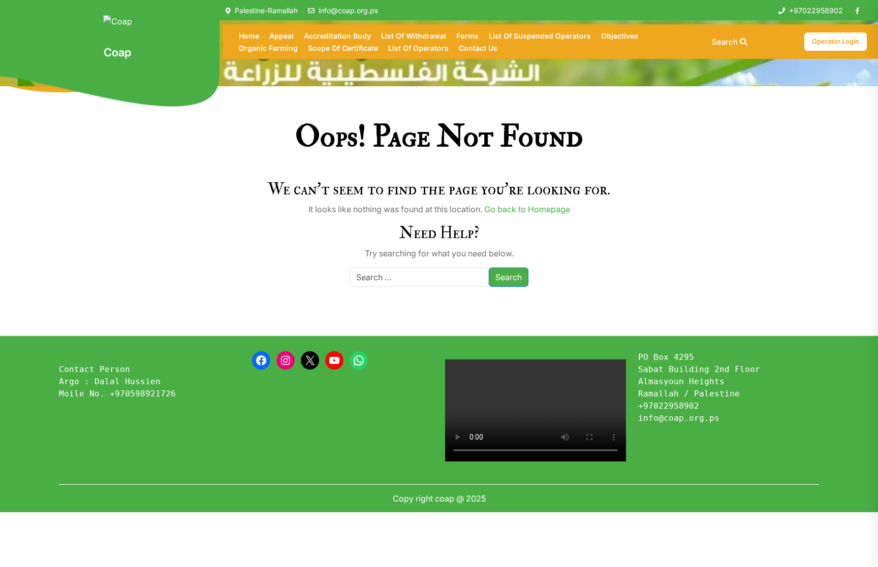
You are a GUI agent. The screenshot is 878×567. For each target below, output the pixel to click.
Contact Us (478, 48)
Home (249, 35)
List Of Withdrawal (413, 35)
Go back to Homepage (527, 209)
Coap (117, 52)
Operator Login (835, 41)
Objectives (619, 35)
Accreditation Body (337, 35)
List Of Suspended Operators (540, 35)
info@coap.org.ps (348, 10)
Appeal (281, 35)
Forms (467, 35)
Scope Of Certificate (343, 48)
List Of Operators (418, 48)
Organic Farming (268, 48)
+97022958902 (816, 10)
